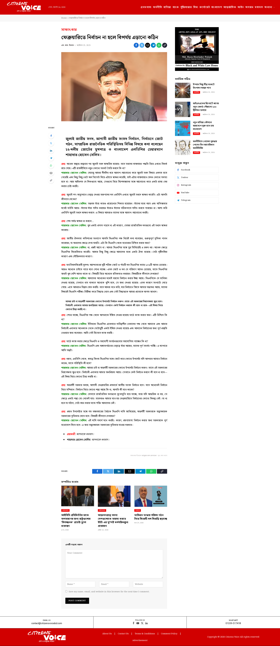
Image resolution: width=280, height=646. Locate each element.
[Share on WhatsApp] (158, 45)
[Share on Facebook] (136, 45)
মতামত (259, 7)
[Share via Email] (147, 45)
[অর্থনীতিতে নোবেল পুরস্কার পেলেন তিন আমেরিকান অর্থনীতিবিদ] (182, 147)
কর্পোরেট (205, 7)
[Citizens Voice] (23, 7)
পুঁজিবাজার (186, 7)
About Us (107, 633)
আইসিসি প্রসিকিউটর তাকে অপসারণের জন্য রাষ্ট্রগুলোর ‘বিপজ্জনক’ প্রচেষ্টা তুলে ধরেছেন (75, 521)
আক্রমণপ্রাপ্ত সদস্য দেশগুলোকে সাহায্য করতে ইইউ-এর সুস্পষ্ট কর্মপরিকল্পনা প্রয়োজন (113, 521)
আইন (241, 7)
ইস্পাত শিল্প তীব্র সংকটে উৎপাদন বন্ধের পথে (203, 86)
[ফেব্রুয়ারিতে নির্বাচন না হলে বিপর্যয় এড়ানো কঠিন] (114, 86)
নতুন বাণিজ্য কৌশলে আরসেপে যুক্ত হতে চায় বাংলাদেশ (203, 126)
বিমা (195, 7)
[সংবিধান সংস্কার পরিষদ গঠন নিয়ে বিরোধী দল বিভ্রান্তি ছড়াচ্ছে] (150, 496)
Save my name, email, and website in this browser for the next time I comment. (109, 591)
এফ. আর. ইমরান (67, 45)
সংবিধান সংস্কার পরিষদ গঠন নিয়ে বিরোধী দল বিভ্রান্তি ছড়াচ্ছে (150, 517)
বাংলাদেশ (216, 7)
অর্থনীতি (157, 7)
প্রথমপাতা (146, 7)
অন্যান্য (268, 7)
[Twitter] (51, 143)
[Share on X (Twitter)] (141, 45)
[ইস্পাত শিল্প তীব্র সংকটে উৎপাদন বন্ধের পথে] (182, 90)
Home (64, 18)
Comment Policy (169, 633)
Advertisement (139, 640)
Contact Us (123, 633)
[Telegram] (51, 158)
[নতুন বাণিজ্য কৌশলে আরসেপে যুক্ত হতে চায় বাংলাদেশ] (182, 128)
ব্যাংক (176, 7)
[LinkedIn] (51, 151)
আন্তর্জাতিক (229, 7)
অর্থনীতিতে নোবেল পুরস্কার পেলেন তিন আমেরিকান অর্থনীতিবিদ (205, 145)
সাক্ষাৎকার (69, 29)
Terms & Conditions (145, 633)
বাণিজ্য (167, 7)
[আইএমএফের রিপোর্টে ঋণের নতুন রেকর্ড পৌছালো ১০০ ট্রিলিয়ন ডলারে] (182, 109)
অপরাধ (249, 7)
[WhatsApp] (51, 165)
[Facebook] (51, 136)
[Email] (51, 173)
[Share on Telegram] (153, 45)
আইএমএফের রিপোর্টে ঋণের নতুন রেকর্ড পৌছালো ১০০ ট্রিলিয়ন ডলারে (206, 107)
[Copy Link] (164, 45)
